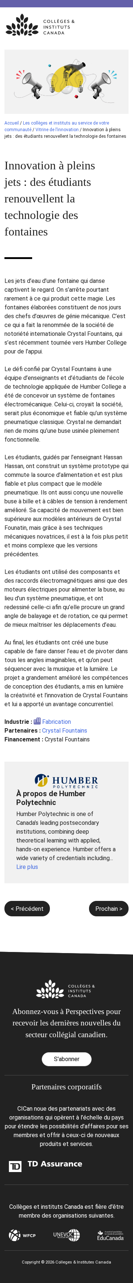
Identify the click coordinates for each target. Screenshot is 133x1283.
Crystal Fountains (64, 730)
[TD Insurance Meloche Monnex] (25, 1166)
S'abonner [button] (66, 1059)
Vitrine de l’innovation (57, 129)
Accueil (11, 123)
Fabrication (56, 721)
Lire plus (27, 866)
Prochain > (108, 908)
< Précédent (27, 908)
